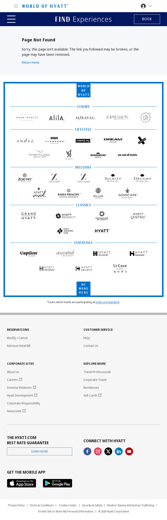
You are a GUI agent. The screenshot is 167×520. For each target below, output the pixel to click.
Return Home (30, 62)
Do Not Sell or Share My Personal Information (65, 511)
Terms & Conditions (41, 505)
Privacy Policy (16, 505)
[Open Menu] (17, 6)
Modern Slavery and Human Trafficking (130, 505)
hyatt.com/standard (107, 302)
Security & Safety (92, 505)
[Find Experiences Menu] (12, 19)
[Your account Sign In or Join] (146, 6)
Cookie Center (68, 505)
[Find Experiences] (83, 19)
